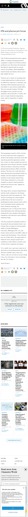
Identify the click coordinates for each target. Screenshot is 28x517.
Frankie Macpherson (19, 429)
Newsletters (6, 10)
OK (13, 508)
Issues (16, 458)
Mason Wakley (18, 395)
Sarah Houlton (7, 34)
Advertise (3, 461)
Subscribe (3, 458)
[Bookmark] (15, 43)
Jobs (11, 10)
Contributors (18, 461)
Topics (2, 463)
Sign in (9, 309)
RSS (15, 463)
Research (18, 338)
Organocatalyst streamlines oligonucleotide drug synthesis (20, 343)
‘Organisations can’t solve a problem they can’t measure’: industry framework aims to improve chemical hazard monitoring (20, 381)
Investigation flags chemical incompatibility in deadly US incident (7, 376)
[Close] (24, 488)
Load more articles (14, 440)
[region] (13, 501)
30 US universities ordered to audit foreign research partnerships (6, 344)
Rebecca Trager (5, 353)
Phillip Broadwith (5, 384)
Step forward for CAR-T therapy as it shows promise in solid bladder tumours (20, 419)
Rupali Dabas (18, 350)
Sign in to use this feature (20, 36)
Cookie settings (13, 512)
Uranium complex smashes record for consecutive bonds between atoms (6, 420)
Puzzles (24, 10)
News (2, 27)
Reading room (17, 10)
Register (18, 309)
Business (4, 370)
